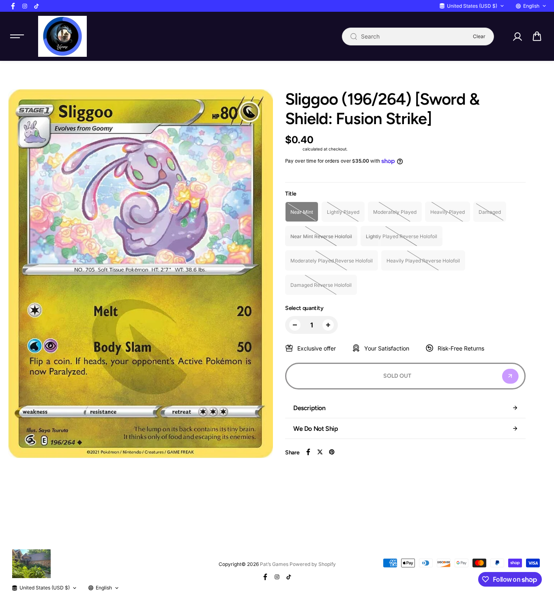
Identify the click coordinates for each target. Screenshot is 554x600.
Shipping (293, 148)
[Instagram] (25, 6)
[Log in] (517, 36)
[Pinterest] (332, 452)
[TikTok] (36, 6)
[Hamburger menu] (17, 36)
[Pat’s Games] (62, 36)
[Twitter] (320, 452)
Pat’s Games (274, 564)
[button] (537, 36)
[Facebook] (13, 6)
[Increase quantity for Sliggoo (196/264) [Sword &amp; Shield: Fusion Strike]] (328, 325)
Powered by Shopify (313, 564)
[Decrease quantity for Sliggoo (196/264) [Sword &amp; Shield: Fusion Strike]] (295, 325)
